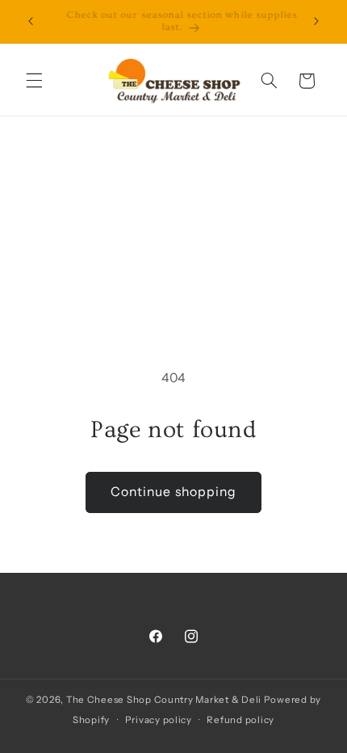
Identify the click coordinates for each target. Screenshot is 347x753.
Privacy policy (158, 720)
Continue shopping (173, 491)
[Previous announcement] (30, 22)
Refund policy (240, 720)
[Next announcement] (316, 22)
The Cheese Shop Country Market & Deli (163, 699)
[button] (33, 80)
